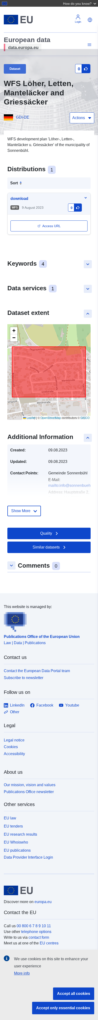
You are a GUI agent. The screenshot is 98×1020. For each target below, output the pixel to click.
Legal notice (14, 740)
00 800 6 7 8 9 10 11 (34, 926)
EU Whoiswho (16, 842)
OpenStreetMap (50, 418)
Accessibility (14, 754)
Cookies (11, 747)
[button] (80, 3)
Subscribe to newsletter (23, 678)
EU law (10, 818)
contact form (39, 937)
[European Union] (47, 890)
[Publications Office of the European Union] (47, 621)
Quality (46, 533)
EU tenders (13, 826)
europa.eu (43, 902)
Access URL (51, 226)
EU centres (49, 943)
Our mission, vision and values (29, 785)
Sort (14, 183)
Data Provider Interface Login (28, 857)
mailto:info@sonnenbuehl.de (72, 485)
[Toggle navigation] (88, 44)
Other (14, 712)
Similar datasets (46, 547)
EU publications (17, 850)
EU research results (20, 834)
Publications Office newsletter (29, 792)
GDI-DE (22, 117)
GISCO (84, 418)
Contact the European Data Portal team (37, 671)
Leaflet (30, 418)
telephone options (36, 932)
